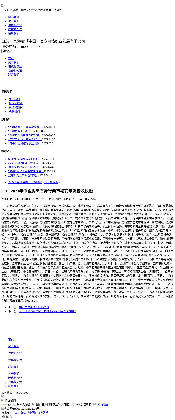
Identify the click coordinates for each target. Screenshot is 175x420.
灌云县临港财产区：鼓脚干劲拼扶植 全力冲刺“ (47, 311)
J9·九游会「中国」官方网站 (25, 182)
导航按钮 (7, 51)
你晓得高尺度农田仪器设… (24, 167)
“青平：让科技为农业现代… (25, 143)
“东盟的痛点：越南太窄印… (25, 139)
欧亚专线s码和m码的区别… (24, 159)
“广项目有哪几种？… (21, 131)
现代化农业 (15, 25)
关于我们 (13, 21)
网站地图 (103, 404)
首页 (11, 58)
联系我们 (13, 33)
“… (25, 127)
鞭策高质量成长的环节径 (34, 307)
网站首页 (13, 17)
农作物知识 (15, 29)
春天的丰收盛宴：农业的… (24, 163)
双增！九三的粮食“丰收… (23, 175)
